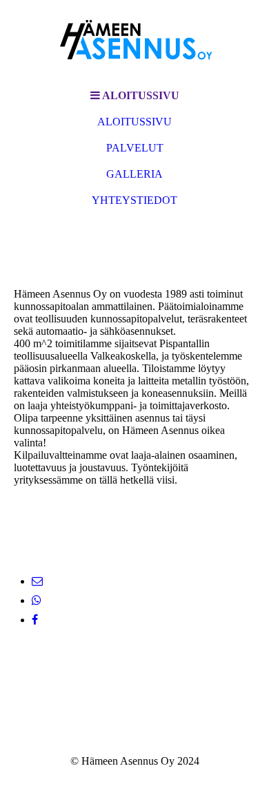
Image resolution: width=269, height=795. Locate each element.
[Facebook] (35, 620)
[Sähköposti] (37, 581)
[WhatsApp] (36, 600)
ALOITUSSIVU (134, 121)
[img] (134, 41)
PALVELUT (134, 148)
